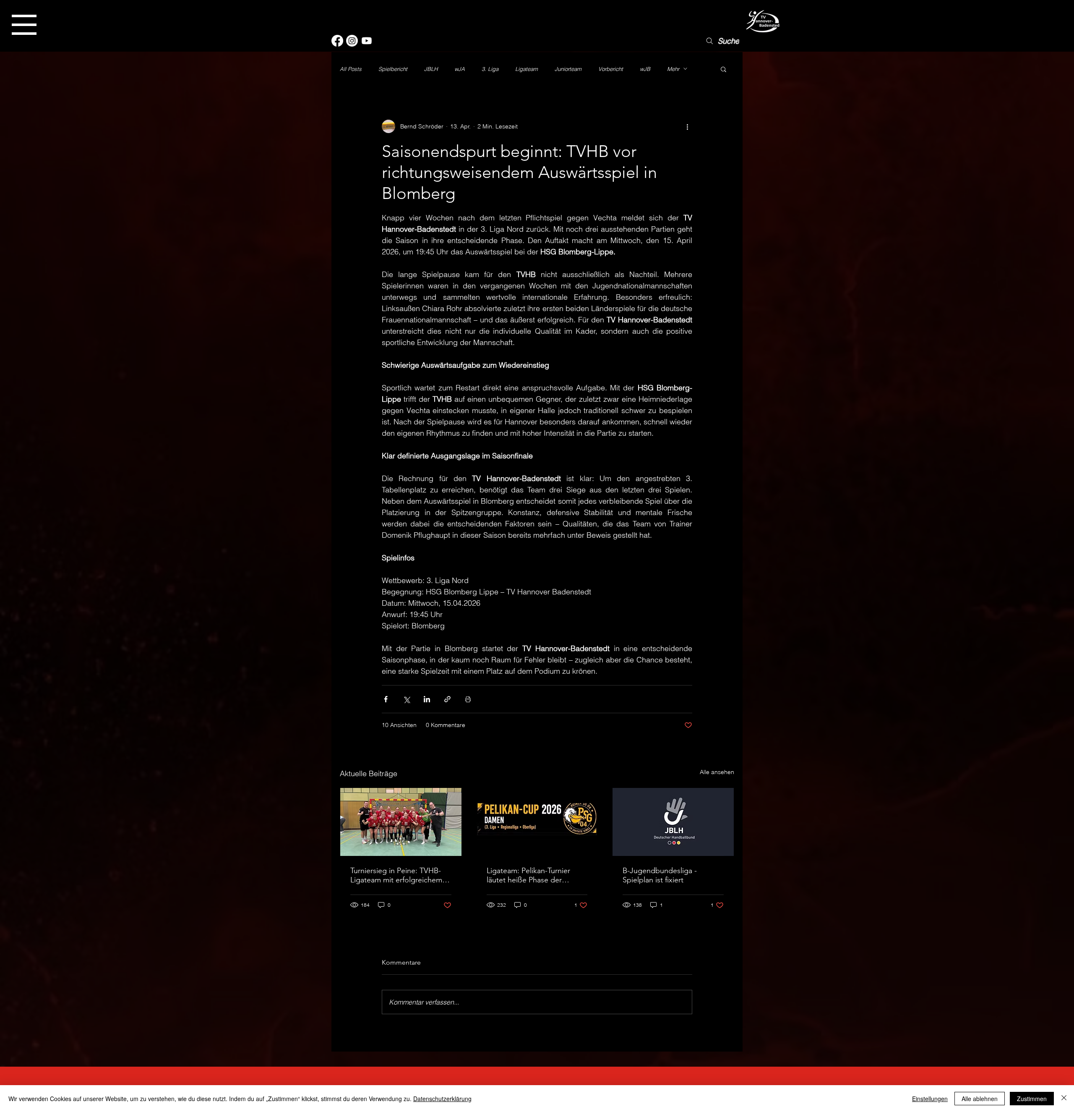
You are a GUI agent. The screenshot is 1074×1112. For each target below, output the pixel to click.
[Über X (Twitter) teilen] (406, 699)
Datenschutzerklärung (442, 1098)
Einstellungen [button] (930, 1098)
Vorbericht (610, 68)
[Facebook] (337, 41)
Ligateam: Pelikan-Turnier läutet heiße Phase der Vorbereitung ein (528, 875)
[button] (24, 25)
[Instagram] (352, 41)
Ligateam (526, 68)
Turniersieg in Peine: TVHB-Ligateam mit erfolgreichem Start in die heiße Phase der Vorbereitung (396, 875)
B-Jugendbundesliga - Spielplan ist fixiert (660, 875)
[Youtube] (367, 41)
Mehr (673, 68)
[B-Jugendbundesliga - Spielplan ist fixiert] (673, 822)
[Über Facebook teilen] (386, 699)
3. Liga (490, 68)
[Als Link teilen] (447, 699)
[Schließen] (1064, 1098)
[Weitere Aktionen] (687, 126)
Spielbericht (392, 68)
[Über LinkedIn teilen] (427, 699)
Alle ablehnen (980, 1098)
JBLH (431, 68)
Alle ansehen (717, 772)
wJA (459, 68)
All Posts (351, 68)
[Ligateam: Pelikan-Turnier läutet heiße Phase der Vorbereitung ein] (537, 822)
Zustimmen (1032, 1098)
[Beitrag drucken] (468, 699)
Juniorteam (568, 68)
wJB (645, 68)
